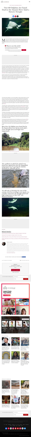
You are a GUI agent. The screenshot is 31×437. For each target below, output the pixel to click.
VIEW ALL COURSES (7, 295)
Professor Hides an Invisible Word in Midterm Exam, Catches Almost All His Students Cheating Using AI (25, 362)
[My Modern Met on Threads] (22, 428)
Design (6, 424)
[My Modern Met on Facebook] (6, 428)
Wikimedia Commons (11, 151)
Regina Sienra (13, 14)
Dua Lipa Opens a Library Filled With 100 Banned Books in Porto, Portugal (6, 405)
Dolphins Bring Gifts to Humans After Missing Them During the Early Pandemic (14, 236)
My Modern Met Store (6, 319)
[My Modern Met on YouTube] (18, 428)
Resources (21, 424)
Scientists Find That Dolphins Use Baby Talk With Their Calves (12, 235)
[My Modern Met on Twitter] (11, 428)
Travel (16, 425)
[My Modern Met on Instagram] (13, 428)
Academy (19, 425)
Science (11, 425)
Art (4, 424)
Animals (13, 5)
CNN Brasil (3, 72)
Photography (9, 424)
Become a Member (15, 270)
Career (18, 424)
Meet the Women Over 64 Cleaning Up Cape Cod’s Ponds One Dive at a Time (15, 347)
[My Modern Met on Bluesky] (25, 428)
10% (26, 119)
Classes (24, 424)
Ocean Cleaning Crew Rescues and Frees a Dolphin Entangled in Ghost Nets (14, 233)
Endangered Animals (18, 5)
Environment (27, 424)
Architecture (13, 424)
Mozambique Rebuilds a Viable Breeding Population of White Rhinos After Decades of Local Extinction (24, 392)
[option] (8, 308)
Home (10, 5)
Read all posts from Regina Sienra (11, 252)
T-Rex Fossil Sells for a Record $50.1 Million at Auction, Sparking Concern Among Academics (15, 392)
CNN (4, 229)
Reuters (4, 103)
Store (22, 425)
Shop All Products (25, 319)
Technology (14, 425)
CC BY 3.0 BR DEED (16, 151)
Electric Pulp (27, 435)
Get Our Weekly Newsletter (24, 260)
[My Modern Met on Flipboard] (15, 428)
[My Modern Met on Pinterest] (8, 428)
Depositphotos (8, 188)
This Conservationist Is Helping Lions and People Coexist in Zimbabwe (15, 361)
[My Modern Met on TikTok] (20, 428)
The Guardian (23, 106)
